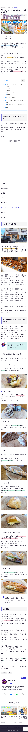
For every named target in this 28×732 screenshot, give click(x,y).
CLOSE (22, 80)
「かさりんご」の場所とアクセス (14, 84)
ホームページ (10, 92)
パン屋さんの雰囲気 (11, 97)
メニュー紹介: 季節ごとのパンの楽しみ (15, 101)
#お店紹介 (4, 672)
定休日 (8, 90)
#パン (9, 672)
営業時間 (9, 88)
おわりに (8, 107)
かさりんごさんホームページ (10, 207)
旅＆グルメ (17, 7)
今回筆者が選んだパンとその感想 (15, 104)
